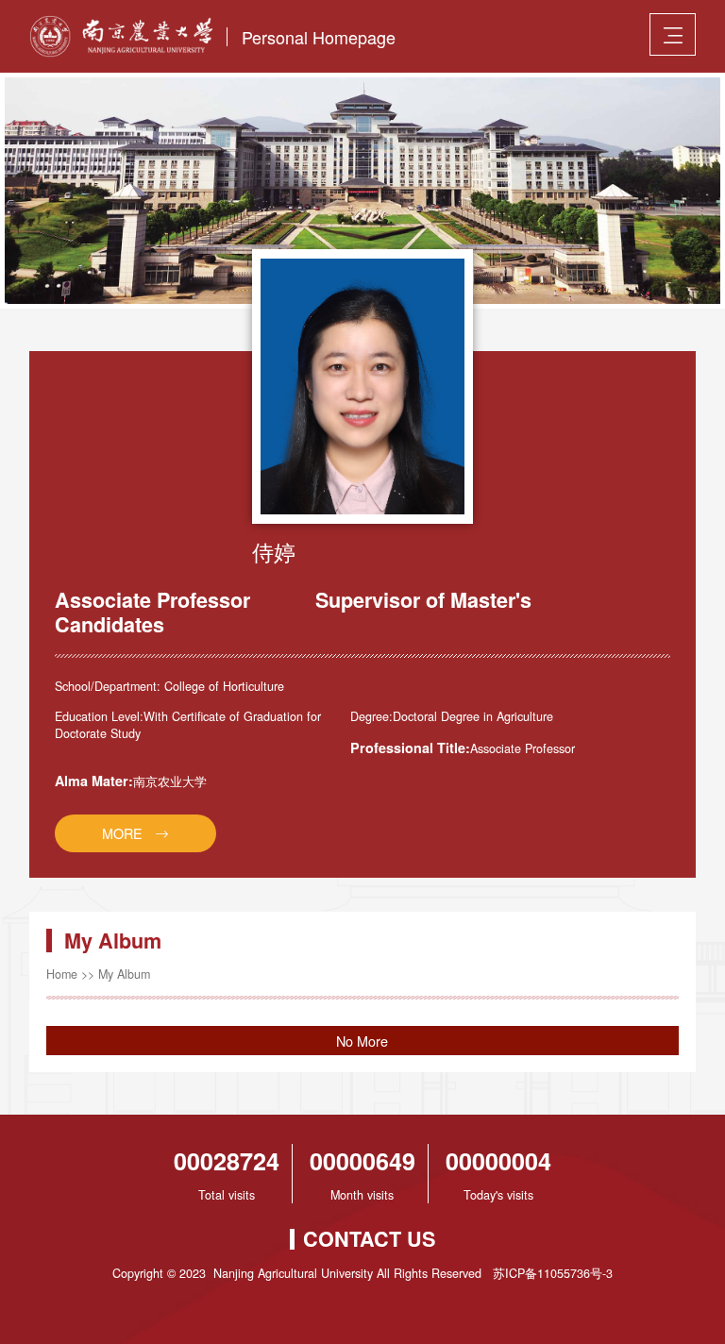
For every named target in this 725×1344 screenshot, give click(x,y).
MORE (122, 833)
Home (61, 974)
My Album (124, 974)
